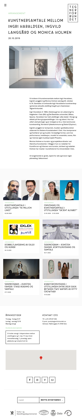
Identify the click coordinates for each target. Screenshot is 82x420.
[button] (5, 5)
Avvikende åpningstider (14, 328)
